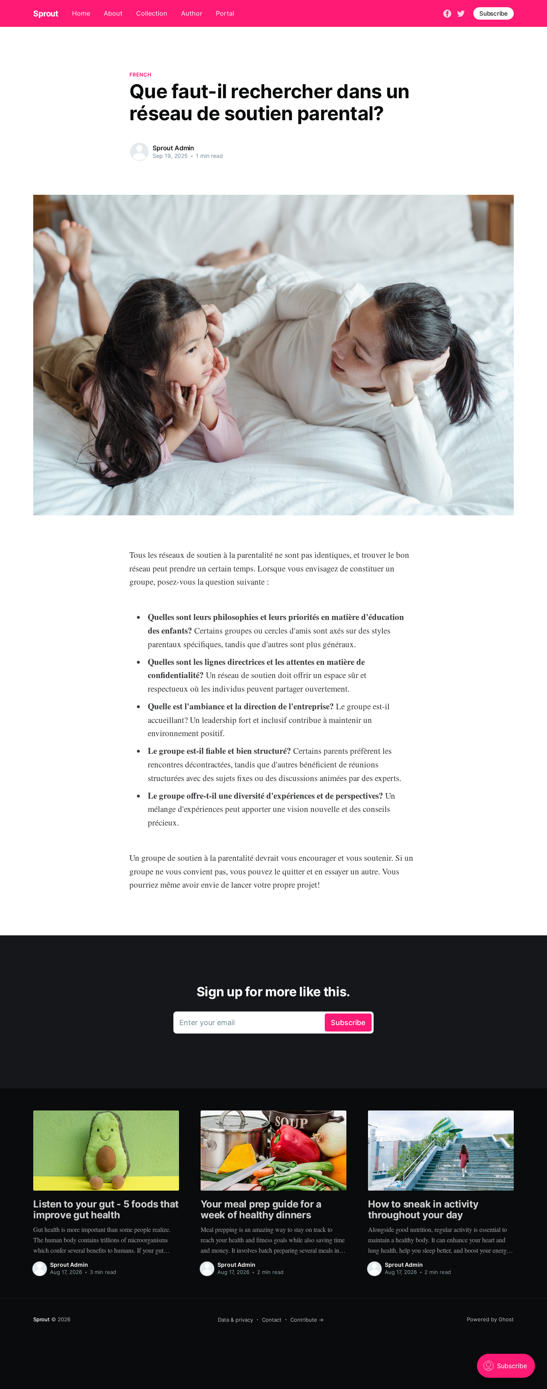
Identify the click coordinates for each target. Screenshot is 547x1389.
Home (81, 13)
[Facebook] (447, 13)
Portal (225, 13)
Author (191, 13)
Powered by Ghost (490, 1319)
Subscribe (493, 13)
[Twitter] (461, 13)
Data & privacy (235, 1319)
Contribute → (307, 1319)
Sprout (45, 13)
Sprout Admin (173, 148)
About (113, 13)
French (140, 74)
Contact (272, 1319)
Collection (151, 13)
